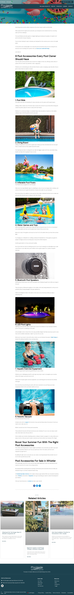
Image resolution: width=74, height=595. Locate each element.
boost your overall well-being (43, 48)
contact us (30, 481)
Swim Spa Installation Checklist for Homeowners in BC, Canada (61, 533)
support (27, 422)
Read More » (4, 541)
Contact (70, 6)
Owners (65, 6)
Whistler (20, 475)
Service (53, 6)
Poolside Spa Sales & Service (23, 473)
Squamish (31, 475)
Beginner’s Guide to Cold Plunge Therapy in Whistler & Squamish (35, 548)
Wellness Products (45, 6)
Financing (59, 6)
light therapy (54, 337)
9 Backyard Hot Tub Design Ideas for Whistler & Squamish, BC (11, 533)
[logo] (7, 6)
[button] (34, 486)
